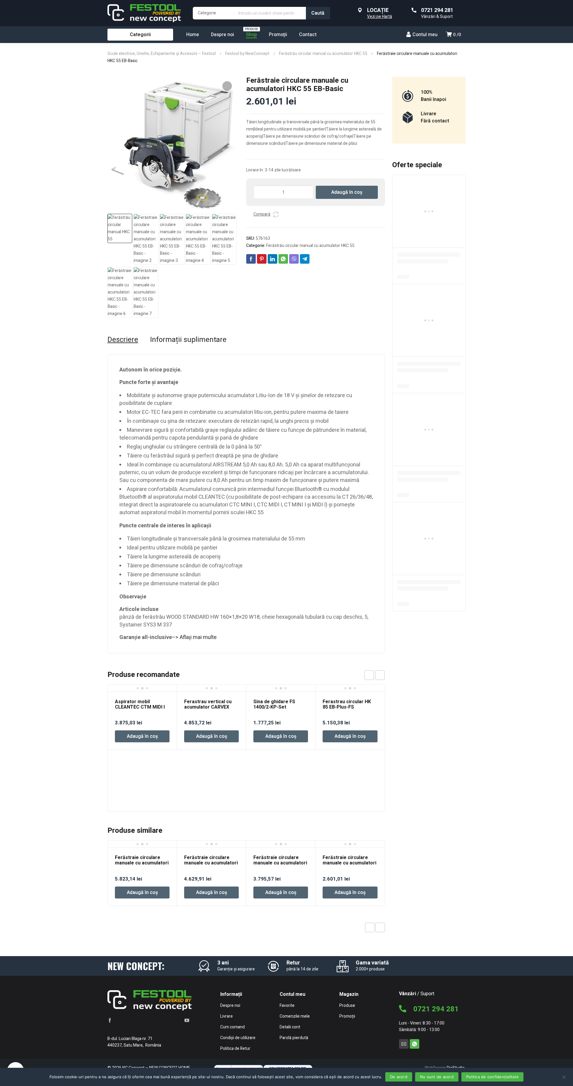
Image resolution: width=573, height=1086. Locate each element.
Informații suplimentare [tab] (188, 340)
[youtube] (187, 1020)
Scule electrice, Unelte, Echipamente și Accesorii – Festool (161, 53)
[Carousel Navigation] (374, 675)
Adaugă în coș (346, 192)
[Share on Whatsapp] (283, 259)
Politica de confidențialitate (492, 1076)
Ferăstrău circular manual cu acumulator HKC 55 (323, 53)
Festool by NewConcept (247, 53)
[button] (227, 86)
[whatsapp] (414, 1044)
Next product (380, 927)
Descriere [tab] (122, 340)
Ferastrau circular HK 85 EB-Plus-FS (347, 704)
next (380, 675)
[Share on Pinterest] (262, 259)
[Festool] (144, 13)
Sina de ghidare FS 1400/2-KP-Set (274, 704)
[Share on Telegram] (304, 259)
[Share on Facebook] (251, 259)
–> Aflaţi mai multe (194, 637)
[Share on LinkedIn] (272, 259)
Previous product (370, 927)
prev (369, 675)
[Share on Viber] (294, 259)
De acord (398, 1076)
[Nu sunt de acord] (564, 1076)
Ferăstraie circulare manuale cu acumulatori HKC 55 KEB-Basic (349, 863)
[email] (404, 1044)
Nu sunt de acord (437, 1076)
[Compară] (276, 214)
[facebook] (110, 1020)
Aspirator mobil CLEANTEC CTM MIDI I (140, 704)
